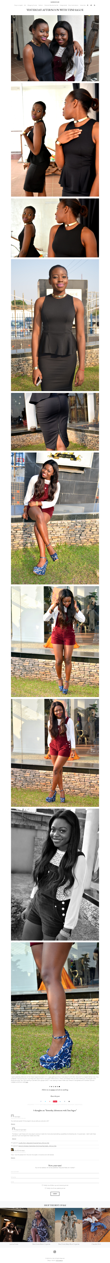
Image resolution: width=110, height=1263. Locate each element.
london (58, 1104)
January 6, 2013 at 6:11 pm (19, 1131)
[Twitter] (45, 1101)
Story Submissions (73, 5)
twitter (53, 1090)
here (26, 1082)
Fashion (41, 5)
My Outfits (31, 1104)
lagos (53, 1104)
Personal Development (51, 5)
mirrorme (64, 1104)
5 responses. (78, 1104)
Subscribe (83, 5)
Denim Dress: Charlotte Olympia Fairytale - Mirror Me (37, 1146)
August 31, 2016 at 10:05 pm (18, 1152)
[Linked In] (60, 1101)
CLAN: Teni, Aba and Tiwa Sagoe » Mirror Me (33, 1143)
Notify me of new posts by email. (56, 1188)
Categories (63, 5)
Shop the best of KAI (55, 1205)
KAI (25, 5)
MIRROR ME (55, 2)
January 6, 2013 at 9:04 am (18, 1118)
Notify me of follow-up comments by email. (56, 1185)
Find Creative (59, 1260)
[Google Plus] (49, 1101)
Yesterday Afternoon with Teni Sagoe (55, 10)
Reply (13, 1124)
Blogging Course (32, 5)
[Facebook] (41, 1101)
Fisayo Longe (17, 5)
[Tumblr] (64, 1101)
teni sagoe (70, 1104)
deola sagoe (47, 1104)
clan (41, 1104)
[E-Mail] (69, 1101)
